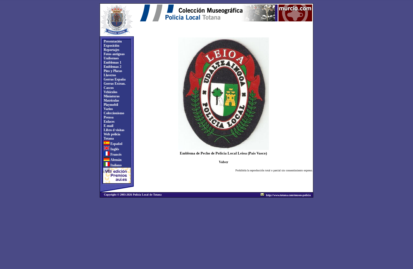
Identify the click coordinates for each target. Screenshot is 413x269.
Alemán (116, 160)
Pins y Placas (112, 71)
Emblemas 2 (112, 67)
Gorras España (114, 79)
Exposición (111, 46)
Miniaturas (111, 96)
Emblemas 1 (112, 62)
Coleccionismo (113, 113)
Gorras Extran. (114, 84)
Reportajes (111, 50)
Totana (108, 138)
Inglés (114, 149)
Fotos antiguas (114, 54)
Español (116, 144)
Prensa (108, 117)
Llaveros (109, 75)
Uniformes (111, 58)
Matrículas (111, 100)
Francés (116, 154)
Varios (108, 109)
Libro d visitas (113, 130)
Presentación (112, 41)
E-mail (108, 126)
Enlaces (109, 122)
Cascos (108, 88)
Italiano (116, 165)
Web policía (111, 134)
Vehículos (110, 92)
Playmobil (110, 105)
